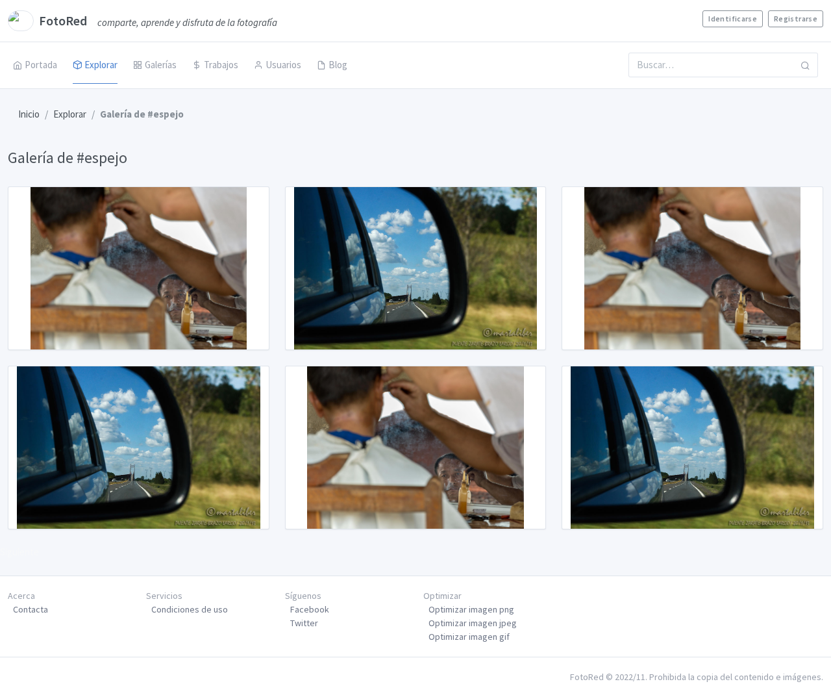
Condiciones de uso (189, 609)
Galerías (161, 64)
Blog (338, 64)
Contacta (30, 609)
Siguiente (19, 552)
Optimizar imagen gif (469, 636)
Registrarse (795, 18)
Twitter (304, 623)
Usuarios (283, 64)
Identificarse (732, 18)
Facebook (309, 609)
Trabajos (221, 64)
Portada (41, 64)
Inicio (29, 114)
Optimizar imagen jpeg (472, 623)
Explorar (101, 64)
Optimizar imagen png (471, 609)
